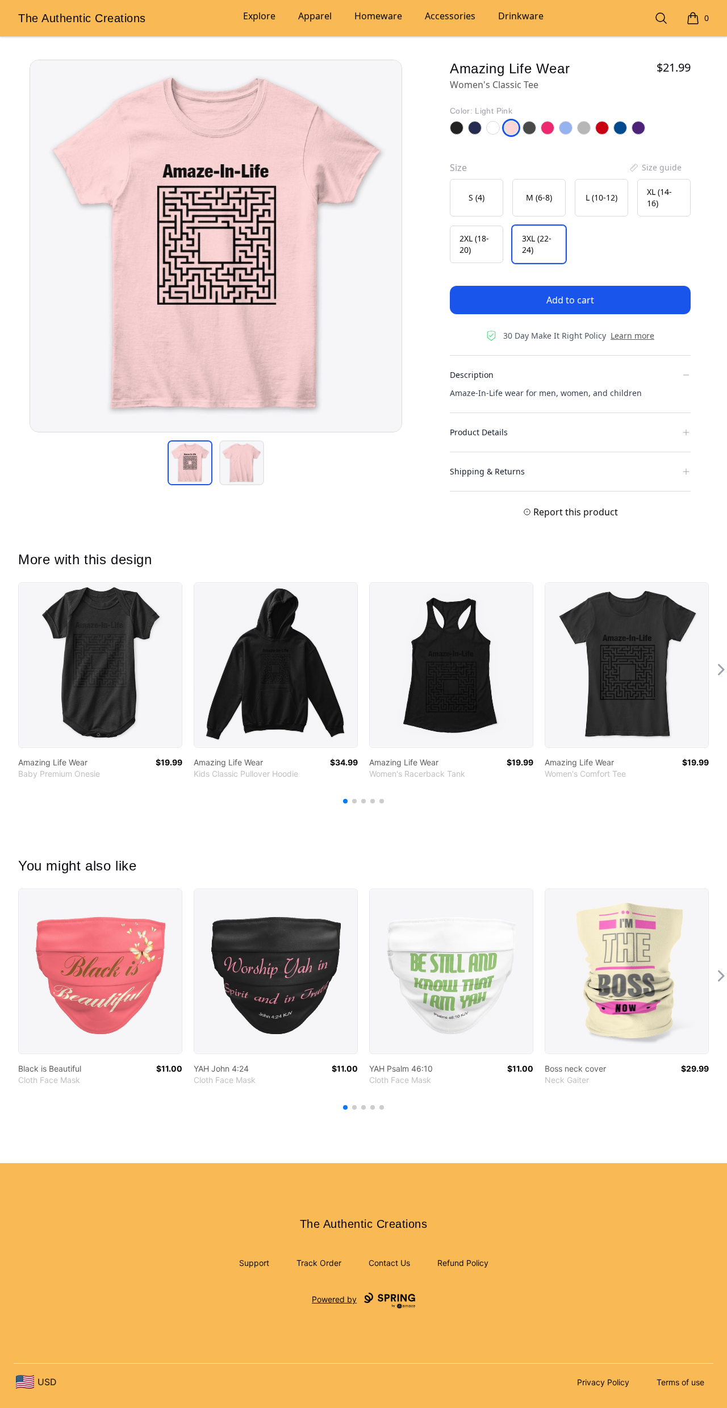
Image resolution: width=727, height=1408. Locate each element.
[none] (655, 167)
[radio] (476, 197)
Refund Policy (462, 1263)
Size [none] (458, 167)
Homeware (378, 16)
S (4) (476, 197)
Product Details (479, 432)
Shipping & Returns (487, 471)
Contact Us (389, 1263)
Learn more (632, 335)
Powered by (334, 1299)
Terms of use (680, 1382)
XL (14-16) (659, 197)
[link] (100, 665)
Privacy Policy (603, 1382)
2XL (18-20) (474, 244)
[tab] (190, 462)
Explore (259, 16)
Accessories (450, 16)
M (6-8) (539, 197)
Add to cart (570, 300)
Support (254, 1263)
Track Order (318, 1263)
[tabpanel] (216, 246)
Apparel (315, 16)
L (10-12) (601, 197)
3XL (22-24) (536, 244)
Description (472, 374)
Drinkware (521, 16)
